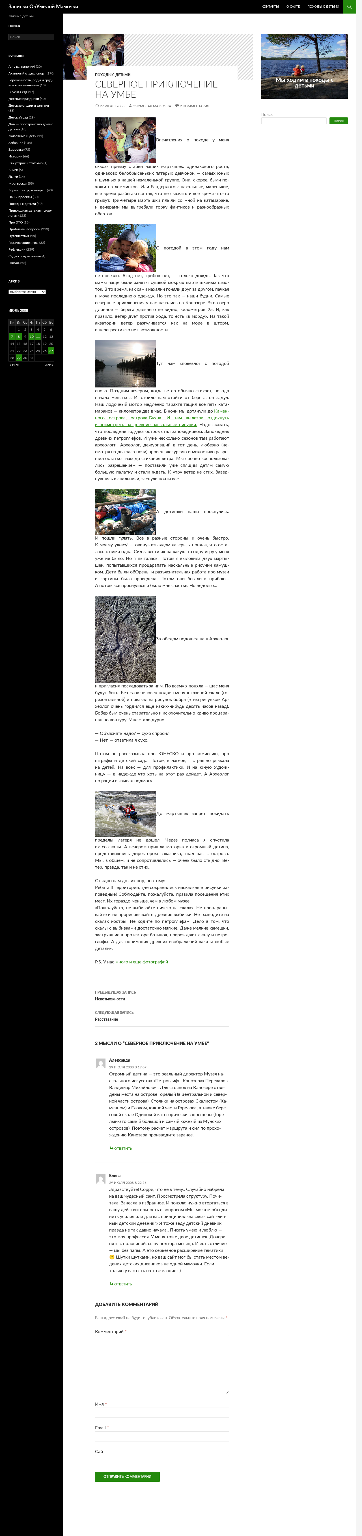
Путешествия (18, 236)
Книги (13, 170)
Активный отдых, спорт (27, 73)
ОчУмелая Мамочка (152, 106)
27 (51, 350)
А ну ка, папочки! (21, 66)
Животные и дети (22, 136)
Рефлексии (16, 249)
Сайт (100, 1451)
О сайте (293, 6)
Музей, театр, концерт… (27, 190)
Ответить (123, 1148)
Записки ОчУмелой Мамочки (43, 6)
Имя (101, 1404)
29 (19, 358)
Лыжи (13, 176)
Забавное (15, 142)
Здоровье (15, 149)
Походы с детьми (323, 6)
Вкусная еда (17, 92)
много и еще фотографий (141, 962)
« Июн (14, 365)
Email (102, 1428)
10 (32, 336)
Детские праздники (23, 98)
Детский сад (18, 117)
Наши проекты (20, 197)
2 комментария (194, 106)
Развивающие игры (23, 242)
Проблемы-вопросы (24, 229)
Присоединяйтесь (317, 102)
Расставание (114, 1016)
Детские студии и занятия (28, 105)
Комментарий (111, 1331)
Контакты (270, 6)
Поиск (267, 115)
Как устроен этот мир (25, 163)
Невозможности (115, 996)
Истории (15, 156)
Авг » (49, 365)
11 (38, 336)
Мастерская (17, 183)
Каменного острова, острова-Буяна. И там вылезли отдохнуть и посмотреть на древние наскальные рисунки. (162, 418)
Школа (14, 263)
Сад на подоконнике (24, 256)
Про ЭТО (15, 222)
